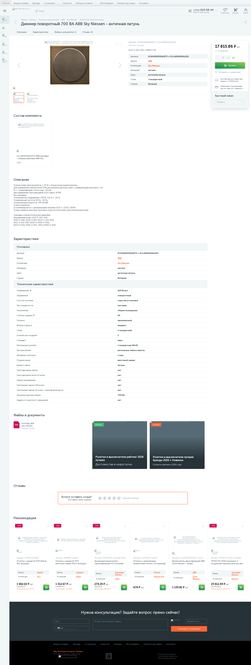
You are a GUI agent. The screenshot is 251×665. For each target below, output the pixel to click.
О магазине (49, 3)
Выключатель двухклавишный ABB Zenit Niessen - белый (188, 562)
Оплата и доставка (126, 3)
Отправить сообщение (189, 629)
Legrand (79, 572)
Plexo (78, 576)
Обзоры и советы (84, 3)
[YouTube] (109, 656)
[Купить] (46, 587)
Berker (40, 572)
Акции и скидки (20, 3)
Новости (67, 3)
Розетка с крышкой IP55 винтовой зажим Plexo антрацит (71, 562)
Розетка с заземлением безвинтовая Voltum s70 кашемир (149, 562)
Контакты (143, 3)
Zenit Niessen (196, 577)
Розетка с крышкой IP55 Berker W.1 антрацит (32, 562)
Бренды (36, 3)
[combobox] (58, 628)
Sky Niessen (154, 65)
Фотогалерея (106, 3)
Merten (235, 579)
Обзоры (118, 644)
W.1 (39, 576)
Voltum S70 (159, 576)
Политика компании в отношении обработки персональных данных (167, 656)
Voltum (157, 572)
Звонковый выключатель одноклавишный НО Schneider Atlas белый (109, 563)
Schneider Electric (119, 573)
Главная (5, 3)
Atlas (117, 579)
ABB (150, 61)
